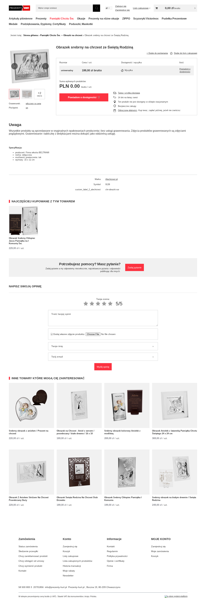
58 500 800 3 (25, 587)
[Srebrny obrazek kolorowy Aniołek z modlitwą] (127, 405)
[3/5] (98, 303)
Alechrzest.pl (111, 179)
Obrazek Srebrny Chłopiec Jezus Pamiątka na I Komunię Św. (22, 241)
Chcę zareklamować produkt (33, 556)
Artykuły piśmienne (21, 18)
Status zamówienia (28, 546)
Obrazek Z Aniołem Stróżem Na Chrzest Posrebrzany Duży (28, 498)
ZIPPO (126, 18)
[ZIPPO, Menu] (131, 18)
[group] (30, 66)
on (27, 108)
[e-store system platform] (176, 596)
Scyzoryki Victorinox (146, 18)
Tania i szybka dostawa (129, 93)
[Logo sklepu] (19, 8)
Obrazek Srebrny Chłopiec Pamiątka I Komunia (123, 498)
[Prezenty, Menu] (48, 18)
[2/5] (92, 303)
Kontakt (22, 570)
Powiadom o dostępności (82, 97)
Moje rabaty (69, 570)
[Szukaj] (96, 8)
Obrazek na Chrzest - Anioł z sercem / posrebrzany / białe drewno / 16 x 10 (75, 432)
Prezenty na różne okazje (104, 18)
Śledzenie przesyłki (28, 551)
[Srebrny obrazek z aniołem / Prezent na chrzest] (31, 405)
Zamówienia (27, 539)
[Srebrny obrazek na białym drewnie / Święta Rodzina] (174, 472)
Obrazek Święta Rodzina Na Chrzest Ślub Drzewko (77, 498)
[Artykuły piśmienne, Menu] (34, 18)
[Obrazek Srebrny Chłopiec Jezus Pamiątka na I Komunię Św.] (23, 220)
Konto (67, 539)
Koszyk (66, 551)
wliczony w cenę (33, 103)
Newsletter (68, 575)
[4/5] (104, 303)
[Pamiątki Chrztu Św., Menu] (75, 18)
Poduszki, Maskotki (81, 24)
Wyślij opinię (103, 367)
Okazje (81, 18)
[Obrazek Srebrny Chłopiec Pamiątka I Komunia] (127, 472)
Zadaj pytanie (134, 267)
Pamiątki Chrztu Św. (62, 18)
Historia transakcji (72, 566)
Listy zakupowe (70, 556)
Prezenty (41, 18)
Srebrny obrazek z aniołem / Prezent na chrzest (28, 432)
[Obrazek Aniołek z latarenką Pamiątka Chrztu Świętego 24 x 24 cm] (174, 405)
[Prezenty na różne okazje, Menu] (121, 18)
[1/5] (86, 303)
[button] (14, 66)
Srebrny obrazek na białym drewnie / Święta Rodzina (174, 498)
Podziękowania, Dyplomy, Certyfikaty (43, 24)
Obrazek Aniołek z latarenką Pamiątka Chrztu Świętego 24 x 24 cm (174, 432)
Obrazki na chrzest (72, 35)
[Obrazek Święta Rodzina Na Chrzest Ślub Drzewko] (79, 472)
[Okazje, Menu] (87, 18)
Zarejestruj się (122, 10)
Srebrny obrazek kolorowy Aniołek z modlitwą (122, 432)
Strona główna (30, 35)
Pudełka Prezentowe (174, 18)
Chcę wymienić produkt (30, 566)
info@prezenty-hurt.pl (56, 587)
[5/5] (110, 303)
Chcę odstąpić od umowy (31, 561)
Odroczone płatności (127, 110)
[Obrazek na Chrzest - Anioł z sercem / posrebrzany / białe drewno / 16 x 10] (79, 405)
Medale (13, 24)
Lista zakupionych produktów (77, 561)
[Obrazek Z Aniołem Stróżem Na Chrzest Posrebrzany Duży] (31, 472)
